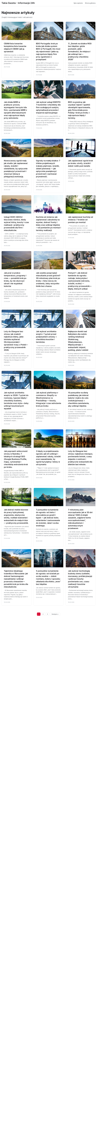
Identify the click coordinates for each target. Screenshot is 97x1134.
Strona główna (90, 3)
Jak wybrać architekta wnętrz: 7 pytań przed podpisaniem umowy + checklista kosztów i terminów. (46, 336)
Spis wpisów (78, 3)
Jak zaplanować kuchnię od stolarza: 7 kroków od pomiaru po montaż (80, 219)
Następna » (55, 614)
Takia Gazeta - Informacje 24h (18, 3)
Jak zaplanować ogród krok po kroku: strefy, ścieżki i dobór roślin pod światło (80, 163)
